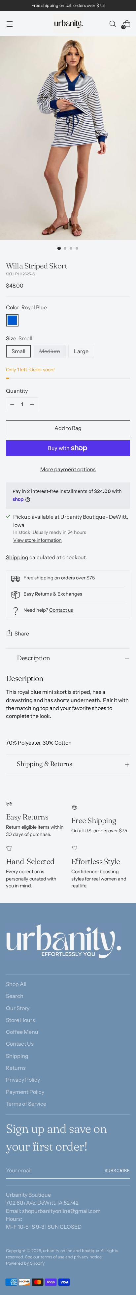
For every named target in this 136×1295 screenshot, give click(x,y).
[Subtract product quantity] (12, 404)
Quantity (17, 390)
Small (18, 351)
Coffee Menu (22, 1032)
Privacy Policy (23, 1079)
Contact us (61, 610)
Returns (16, 1067)
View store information (37, 540)
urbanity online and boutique (71, 1250)
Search (14, 996)
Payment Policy (25, 1092)
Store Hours (20, 1020)
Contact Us (20, 1043)
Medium (49, 351)
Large (81, 351)
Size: (19, 338)
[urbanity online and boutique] (68, 24)
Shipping (17, 557)
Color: (26, 307)
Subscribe (117, 1170)
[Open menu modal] (9, 24)
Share (22, 633)
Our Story (17, 1008)
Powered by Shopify (25, 1263)
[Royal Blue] (12, 320)
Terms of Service (26, 1103)
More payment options (68, 469)
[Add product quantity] (32, 404)
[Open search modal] (112, 24)
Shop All (16, 984)
